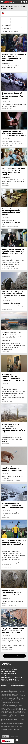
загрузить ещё (14, 655)
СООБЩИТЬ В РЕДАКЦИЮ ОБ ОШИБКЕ (12, 685)
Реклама (14, 669)
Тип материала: (5, 19)
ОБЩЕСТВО (5, 185)
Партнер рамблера (14, 736)
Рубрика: (4, 22)
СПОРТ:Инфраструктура (9, 567)
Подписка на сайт (7, 677)
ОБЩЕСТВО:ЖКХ (7, 309)
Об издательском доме (9, 667)
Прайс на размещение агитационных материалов (10, 680)
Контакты (18, 677)
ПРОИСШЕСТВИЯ (7, 108)
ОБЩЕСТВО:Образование (10, 226)
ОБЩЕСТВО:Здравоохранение (11, 480)
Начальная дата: (6, 25)
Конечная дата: (5, 28)
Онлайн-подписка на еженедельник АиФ (8, 674)
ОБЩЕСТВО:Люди (7, 70)
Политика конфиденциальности (12, 683)
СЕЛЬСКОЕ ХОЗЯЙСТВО (9, 605)
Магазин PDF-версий (8, 671)
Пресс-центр (5, 669)
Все (3, 12)
